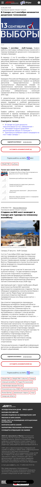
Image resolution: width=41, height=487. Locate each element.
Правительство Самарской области (13, 247)
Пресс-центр (28, 409)
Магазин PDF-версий (10, 412)
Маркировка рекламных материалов (17, 427)
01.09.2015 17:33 (6, 8)
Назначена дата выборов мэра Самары (20, 178)
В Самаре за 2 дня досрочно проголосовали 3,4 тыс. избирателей (17, 126)
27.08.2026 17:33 (6, 208)
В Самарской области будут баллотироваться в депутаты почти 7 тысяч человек (23, 173)
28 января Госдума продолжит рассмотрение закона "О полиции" (17, 129)
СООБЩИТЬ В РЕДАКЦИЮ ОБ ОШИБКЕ (16, 430)
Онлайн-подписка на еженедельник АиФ (19, 415)
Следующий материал (19, 481)
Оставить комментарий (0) (21, 149)
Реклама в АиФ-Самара (11, 417)
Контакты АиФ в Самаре (11, 425)
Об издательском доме (11, 409)
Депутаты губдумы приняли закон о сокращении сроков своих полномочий (23, 197)
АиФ (2, 44)
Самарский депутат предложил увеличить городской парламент (22, 185)
